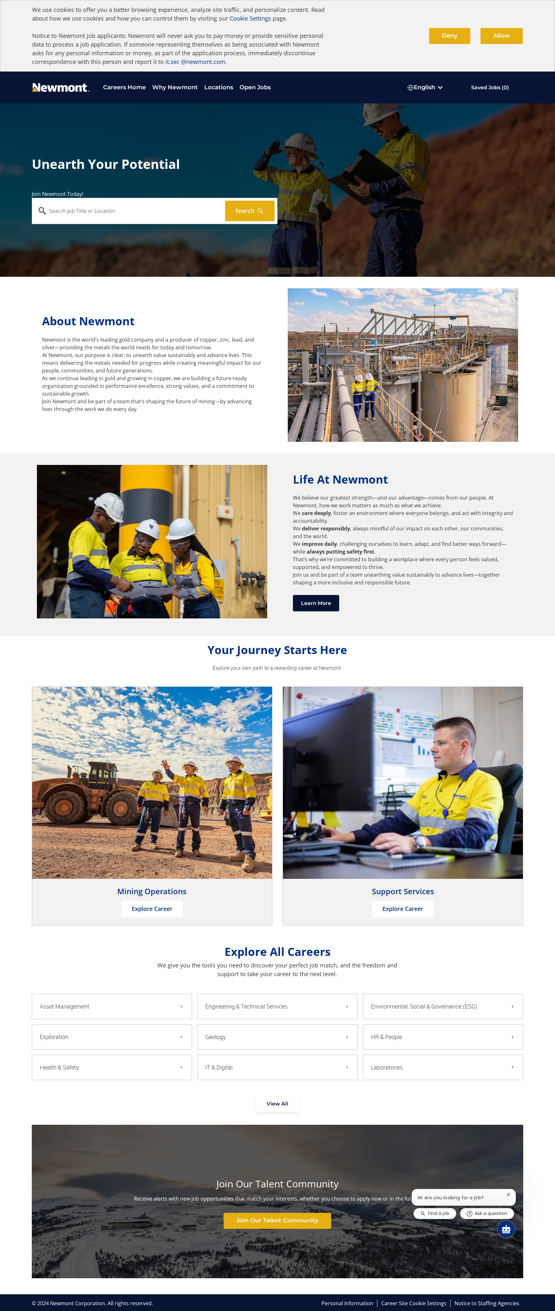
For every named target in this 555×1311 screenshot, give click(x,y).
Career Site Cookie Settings (413, 1303)
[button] (277, 1104)
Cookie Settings (250, 18)
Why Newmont (175, 87)
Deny (449, 35)
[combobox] (129, 211)
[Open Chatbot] (506, 1229)
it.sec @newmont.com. (196, 62)
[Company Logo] (61, 87)
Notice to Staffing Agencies (486, 1303)
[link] (277, 1221)
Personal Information (347, 1303)
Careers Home (124, 87)
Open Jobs (255, 87)
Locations (218, 87)
